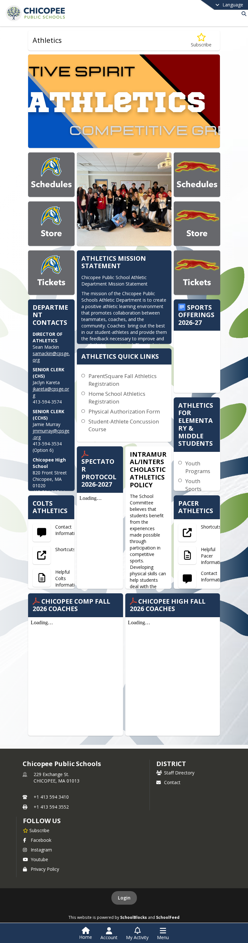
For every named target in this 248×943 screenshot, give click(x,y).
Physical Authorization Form (124, 411)
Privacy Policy (45, 869)
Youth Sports (193, 484)
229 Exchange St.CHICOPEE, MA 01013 (56, 777)
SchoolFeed (168, 917)
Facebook (41, 840)
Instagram (41, 850)
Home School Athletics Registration (116, 397)
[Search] (242, 14)
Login (124, 898)
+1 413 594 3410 (51, 797)
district (171, 763)
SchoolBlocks (133, 917)
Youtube (39, 859)
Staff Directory (179, 773)
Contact (172, 782)
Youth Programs (197, 467)
